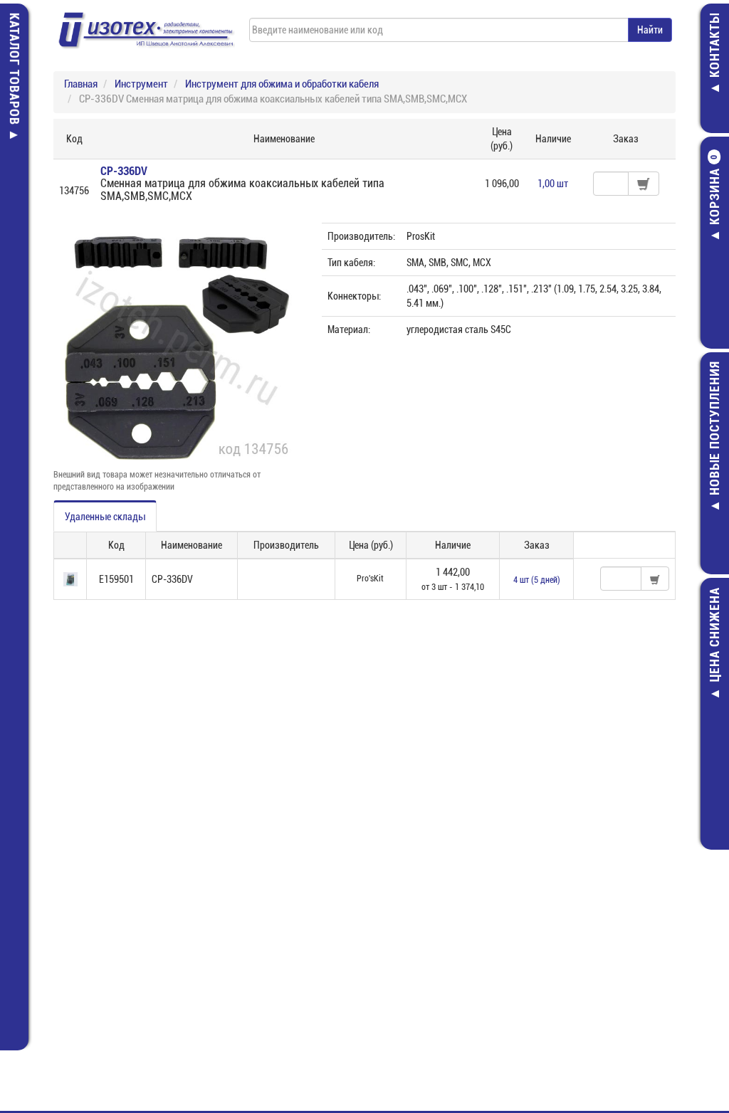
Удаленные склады (105, 516)
